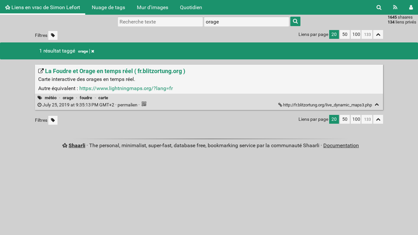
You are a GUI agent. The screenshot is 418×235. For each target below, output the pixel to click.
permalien (89, 105)
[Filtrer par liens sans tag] (52, 35)
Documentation (341, 145)
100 (356, 34)
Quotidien (191, 7)
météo (50, 97)
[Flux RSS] (395, 7)
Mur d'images (152, 7)
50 (344, 34)
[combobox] (246, 21)
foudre (86, 97)
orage (83, 51)
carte (103, 97)
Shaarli (77, 145)
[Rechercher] (379, 7)
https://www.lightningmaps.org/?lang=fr (126, 88)
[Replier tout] (378, 34)
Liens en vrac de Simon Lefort (45, 7)
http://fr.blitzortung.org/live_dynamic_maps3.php (327, 104)
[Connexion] (411, 7)
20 (334, 34)
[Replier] (376, 104)
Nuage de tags (108, 7)
